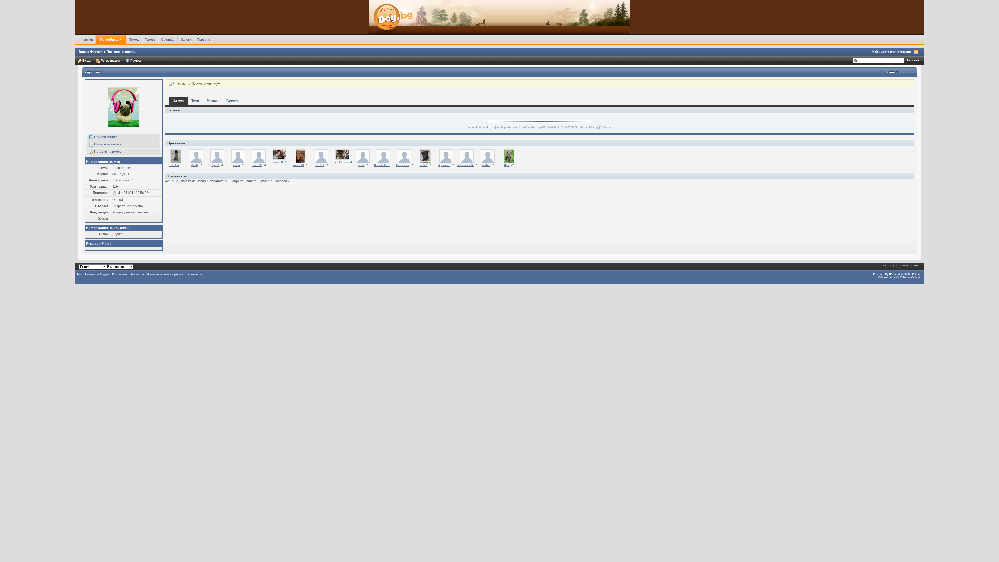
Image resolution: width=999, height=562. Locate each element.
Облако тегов (887, 277)
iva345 (486, 165)
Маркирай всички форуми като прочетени (174, 274)
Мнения (213, 100)
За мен (178, 100)
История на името (107, 151)
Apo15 (216, 165)
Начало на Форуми (97, 274)
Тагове (150, 39)
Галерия (232, 100)
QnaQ (194, 165)
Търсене (203, 39)
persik (361, 165)
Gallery (186, 39)
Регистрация (110, 60)
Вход (86, 60)
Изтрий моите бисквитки (128, 274)
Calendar (168, 39)
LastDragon (913, 277)
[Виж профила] (175, 156)
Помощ (134, 39)
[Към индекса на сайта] (499, 17)
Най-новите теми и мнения (891, 51)
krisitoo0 (278, 162)
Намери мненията (107, 144)
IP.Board (894, 274)
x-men (236, 165)
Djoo (507, 165)
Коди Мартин (340, 162)
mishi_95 (257, 165)
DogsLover (402, 165)
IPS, (916, 274)
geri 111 (319, 165)
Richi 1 (424, 165)
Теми (195, 100)
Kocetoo (174, 165)
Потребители (110, 39)
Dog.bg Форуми (90, 51)
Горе (80, 274)
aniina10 (298, 165)
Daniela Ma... (382, 165)
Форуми (87, 39)
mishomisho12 (465, 165)
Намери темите (105, 137)
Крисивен (444, 165)
